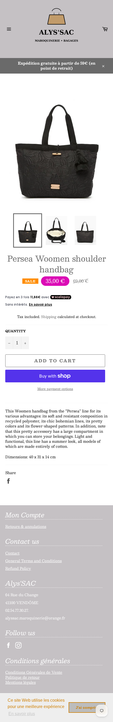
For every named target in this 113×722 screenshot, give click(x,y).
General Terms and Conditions (33, 560)
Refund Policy (18, 568)
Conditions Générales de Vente (33, 672)
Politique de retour (22, 677)
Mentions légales (20, 682)
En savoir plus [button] (21, 713)
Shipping (48, 317)
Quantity (15, 331)
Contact (12, 553)
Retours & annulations (25, 526)
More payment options (55, 389)
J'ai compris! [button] (87, 707)
